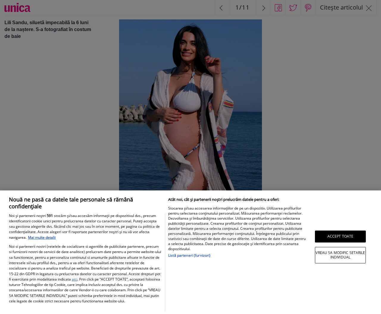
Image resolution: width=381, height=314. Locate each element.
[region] (190, 252)
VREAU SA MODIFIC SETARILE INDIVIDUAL (340, 255)
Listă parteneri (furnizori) (189, 255)
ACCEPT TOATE (340, 236)
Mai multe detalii (42, 237)
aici (74, 279)
